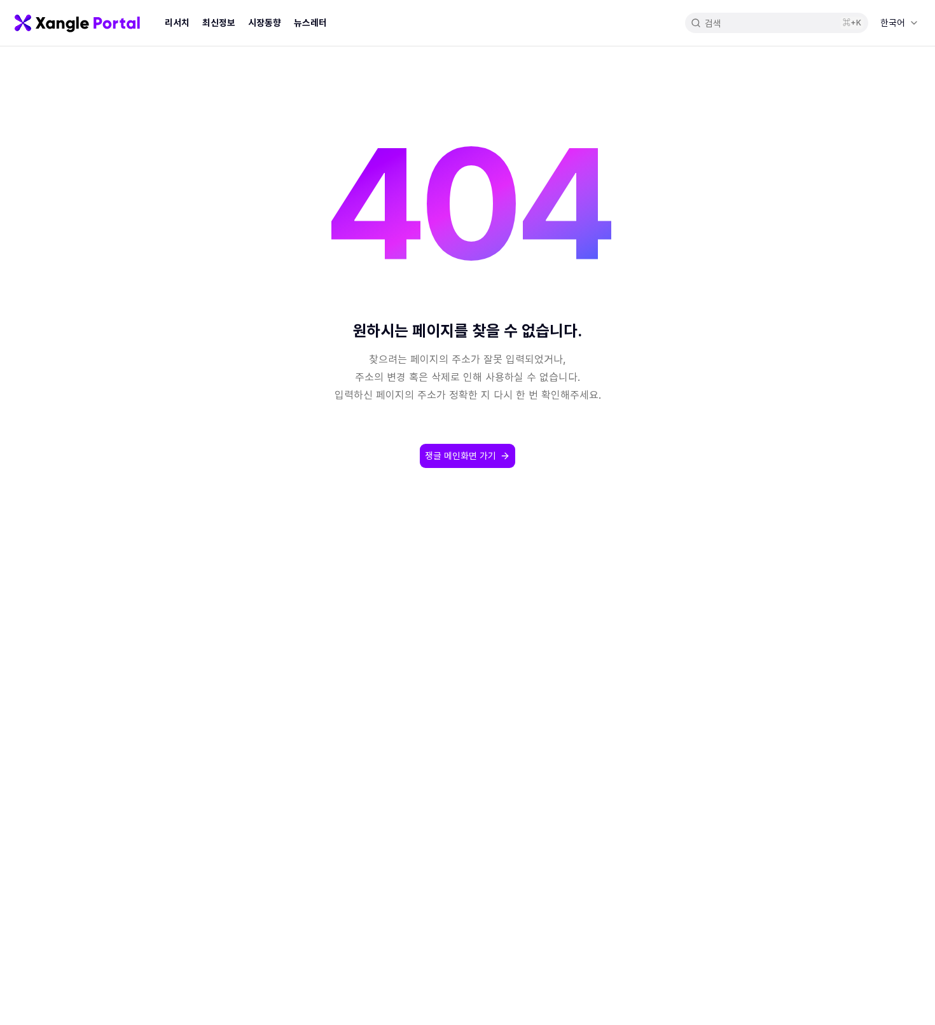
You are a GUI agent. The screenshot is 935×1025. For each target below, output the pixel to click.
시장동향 (264, 22)
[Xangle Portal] (77, 23)
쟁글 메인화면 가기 (460, 455)
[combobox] (899, 23)
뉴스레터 (310, 22)
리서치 (177, 22)
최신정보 (218, 22)
